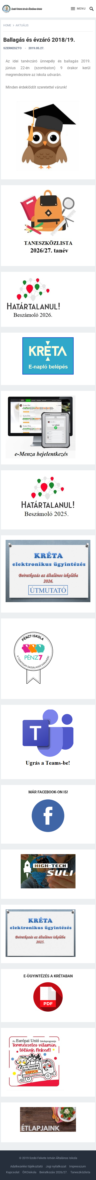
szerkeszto (12, 48)
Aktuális (22, 25)
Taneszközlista (80, 1172)
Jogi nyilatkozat (56, 1166)
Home (7, 25)
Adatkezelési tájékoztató (26, 1166)
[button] (78, 9)
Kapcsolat (12, 1172)
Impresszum (77, 1166)
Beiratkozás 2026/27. (53, 1172)
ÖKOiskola (29, 1172)
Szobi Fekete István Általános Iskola (53, 1158)
